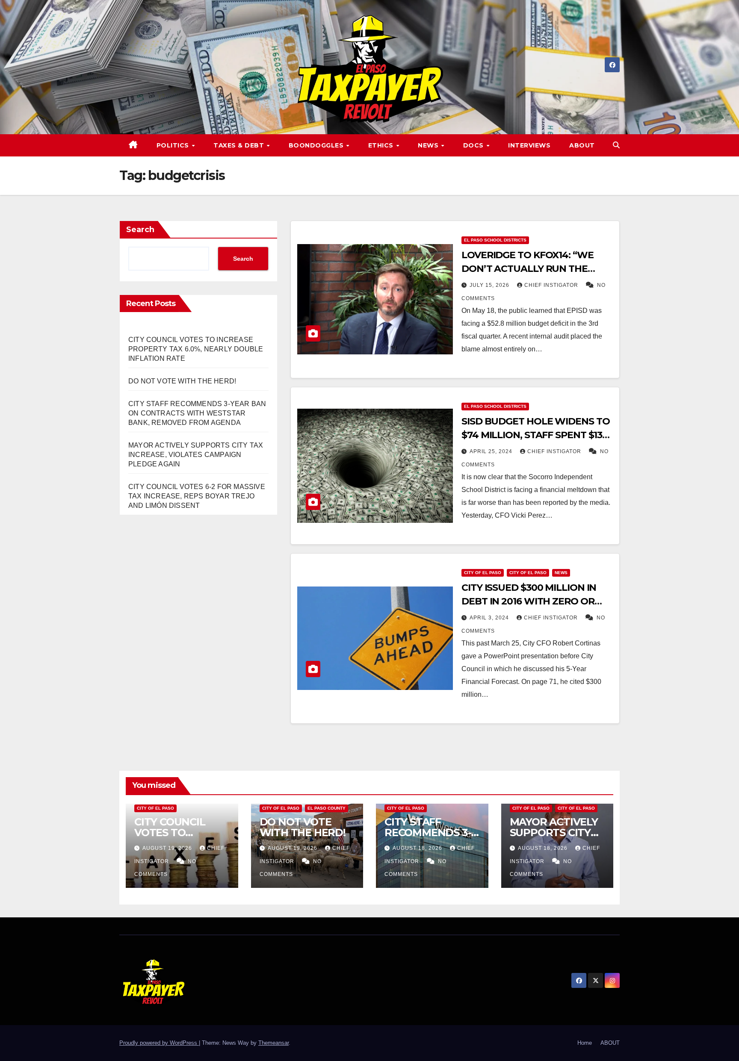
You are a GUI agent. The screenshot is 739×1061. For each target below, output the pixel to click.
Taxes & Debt (239, 145)
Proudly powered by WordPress (159, 1043)
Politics (174, 145)
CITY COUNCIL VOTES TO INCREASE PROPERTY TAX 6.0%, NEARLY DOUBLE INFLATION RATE (195, 349)
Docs (474, 145)
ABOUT (582, 145)
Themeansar (273, 1043)
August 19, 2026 (168, 848)
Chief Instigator (552, 285)
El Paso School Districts (495, 240)
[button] (616, 145)
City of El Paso (482, 572)
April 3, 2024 (490, 618)
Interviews (529, 145)
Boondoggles (317, 145)
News (429, 145)
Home (584, 1043)
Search (140, 229)
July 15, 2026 (490, 285)
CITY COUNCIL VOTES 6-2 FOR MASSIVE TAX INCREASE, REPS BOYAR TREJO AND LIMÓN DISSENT (196, 496)
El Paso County (326, 808)
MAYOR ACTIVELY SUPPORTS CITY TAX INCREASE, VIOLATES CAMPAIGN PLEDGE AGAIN (195, 455)
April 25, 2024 (492, 451)
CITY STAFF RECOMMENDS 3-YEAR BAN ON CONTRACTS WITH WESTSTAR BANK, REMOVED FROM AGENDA (197, 413)
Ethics (382, 145)
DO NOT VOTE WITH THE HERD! (182, 381)
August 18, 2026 (418, 848)
